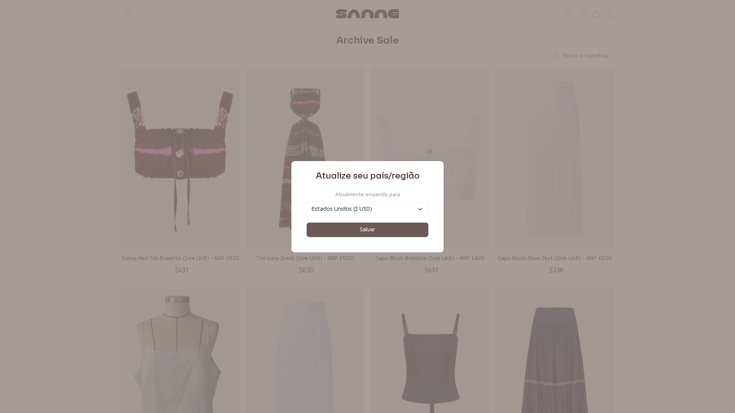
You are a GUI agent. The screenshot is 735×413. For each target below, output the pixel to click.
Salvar (367, 230)
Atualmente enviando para (367, 194)
